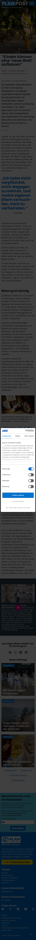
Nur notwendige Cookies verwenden (18, 507)
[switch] (31, 474)
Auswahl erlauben (18, 501)
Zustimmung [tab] (6, 436)
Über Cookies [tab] (29, 436)
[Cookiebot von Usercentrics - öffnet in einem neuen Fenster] (25, 430)
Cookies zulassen (18, 495)
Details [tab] (17, 436)
